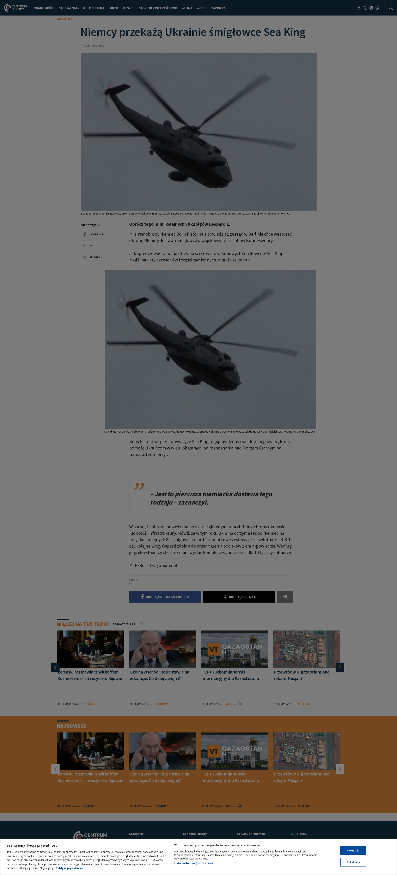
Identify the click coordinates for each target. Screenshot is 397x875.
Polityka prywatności (69, 868)
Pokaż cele (353, 862)
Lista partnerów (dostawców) (193, 863)
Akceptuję (353, 850)
